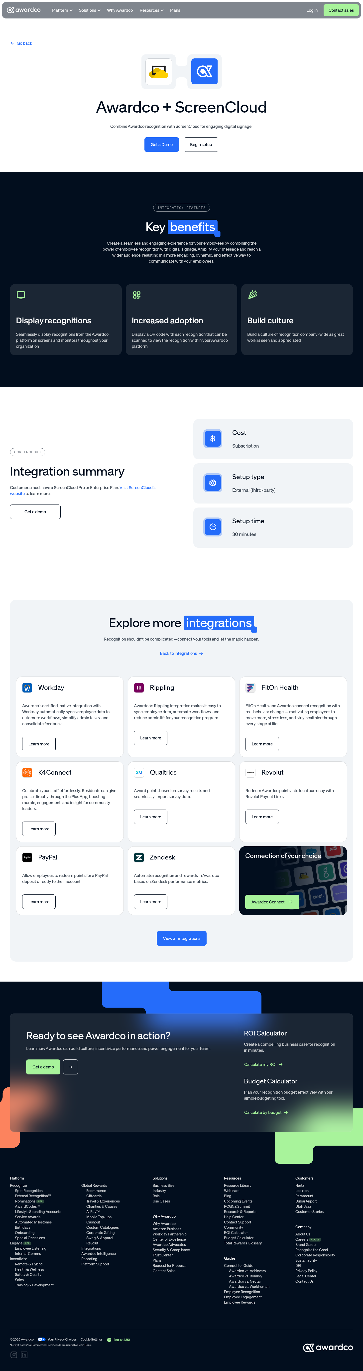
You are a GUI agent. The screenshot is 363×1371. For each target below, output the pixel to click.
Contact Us (304, 1281)
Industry (159, 1191)
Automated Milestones (33, 1222)
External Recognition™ (33, 1196)
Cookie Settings (92, 1339)
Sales (19, 1280)
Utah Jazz (303, 1206)
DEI (298, 1265)
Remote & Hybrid (29, 1264)
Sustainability (306, 1260)
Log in (312, 10)
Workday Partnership (170, 1234)
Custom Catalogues (102, 1227)
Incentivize (18, 1259)
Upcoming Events (238, 1201)
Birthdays (22, 1227)
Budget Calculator (238, 1238)
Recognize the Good (311, 1250)
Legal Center (305, 1276)
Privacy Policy (306, 1271)
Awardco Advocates (169, 1244)
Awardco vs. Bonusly (245, 1276)
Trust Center (163, 1255)
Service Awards (27, 1217)
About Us (302, 1234)
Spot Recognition (29, 1191)
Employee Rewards (239, 1302)
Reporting (89, 1259)
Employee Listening (30, 1248)
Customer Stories (309, 1211)
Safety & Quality (28, 1274)
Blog (227, 1196)
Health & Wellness (29, 1269)
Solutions (87, 10)
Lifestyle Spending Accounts (38, 1211)
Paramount (304, 1196)
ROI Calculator (236, 1232)
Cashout (93, 1222)
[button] (118, 1339)
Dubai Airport (306, 1201)
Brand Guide (305, 1244)
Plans (175, 10)
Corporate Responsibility (315, 1255)
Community (233, 1227)
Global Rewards (94, 1185)
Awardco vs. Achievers (247, 1271)
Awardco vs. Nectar (245, 1281)
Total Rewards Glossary (243, 1243)
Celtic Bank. (84, 1345)
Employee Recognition (242, 1292)
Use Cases (161, 1201)
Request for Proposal (169, 1265)
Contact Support (237, 1222)
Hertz (299, 1185)
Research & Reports (240, 1211)
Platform (60, 10)
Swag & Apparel (99, 1238)
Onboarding (25, 1232)
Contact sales (341, 10)
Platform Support (95, 1264)
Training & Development (34, 1285)
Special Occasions (30, 1238)
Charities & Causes (101, 1206)
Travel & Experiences (103, 1201)
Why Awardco (120, 10)
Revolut (92, 1243)
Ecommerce (96, 1191)
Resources (149, 10)
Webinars (231, 1191)
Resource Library (237, 1185)
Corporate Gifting (100, 1232)
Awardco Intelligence (98, 1253)
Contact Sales (164, 1271)
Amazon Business (167, 1229)
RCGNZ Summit (237, 1206)
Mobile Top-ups (99, 1217)
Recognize (18, 1185)
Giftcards (94, 1196)
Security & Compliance (171, 1250)
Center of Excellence (169, 1239)
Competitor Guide (238, 1265)
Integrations (91, 1248)
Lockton (302, 1191)
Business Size (163, 1185)
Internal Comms (28, 1253)
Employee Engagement (243, 1297)
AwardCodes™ (27, 1206)
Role (156, 1196)
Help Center (233, 1217)
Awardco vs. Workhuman (249, 1286)
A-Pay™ (93, 1211)
